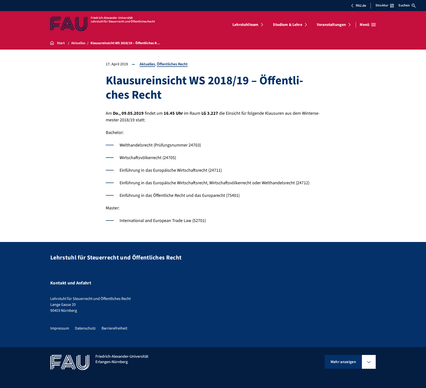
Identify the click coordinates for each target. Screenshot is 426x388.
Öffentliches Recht (172, 64)
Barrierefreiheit (114, 328)
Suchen (404, 5)
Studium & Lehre (287, 24)
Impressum (59, 328)
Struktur (381, 5)
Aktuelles (147, 64)
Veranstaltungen (331, 24)
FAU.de (361, 5)
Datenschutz (85, 328)
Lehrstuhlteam (245, 24)
